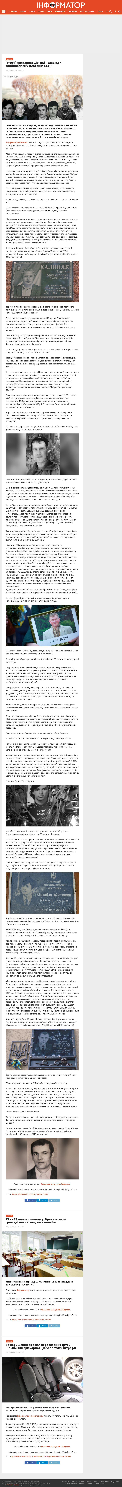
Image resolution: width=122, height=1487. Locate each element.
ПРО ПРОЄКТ (100, 1483)
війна (14, 1320)
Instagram (55, 1184)
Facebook (45, 1184)
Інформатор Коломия (16, 142)
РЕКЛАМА (90, 1483)
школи (48, 1320)
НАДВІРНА (73, 11)
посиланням (37, 1416)
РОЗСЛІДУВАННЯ (87, 11)
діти (14, 1457)
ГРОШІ (41, 11)
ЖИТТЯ (23, 11)
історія (32, 1194)
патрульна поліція (42, 1457)
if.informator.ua (13, 1485)
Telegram (65, 1184)
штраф (67, 1457)
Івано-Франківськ (20, 1194)
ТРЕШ (49, 11)
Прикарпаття (42, 1194)
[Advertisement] (61, 34)
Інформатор (23, 1290)
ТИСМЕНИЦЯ (60, 11)
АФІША (100, 11)
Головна (13, 11)
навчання (39, 1320)
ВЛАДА (32, 11)
